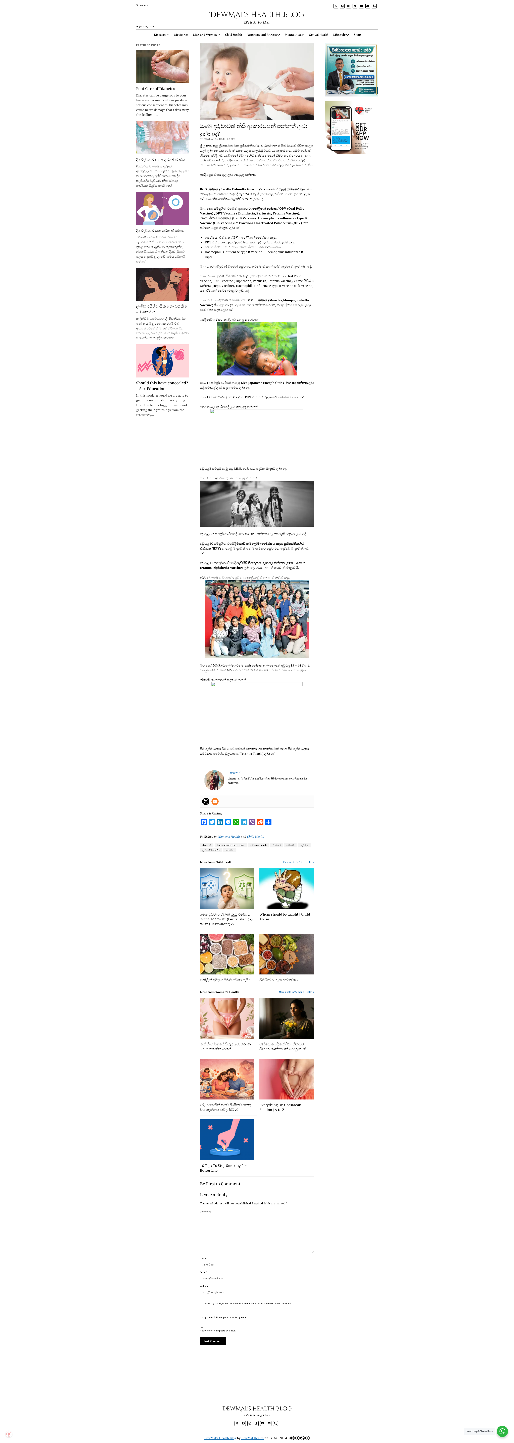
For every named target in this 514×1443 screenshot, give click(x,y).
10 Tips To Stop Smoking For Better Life (223, 1168)
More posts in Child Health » (298, 862)
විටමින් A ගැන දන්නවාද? (278, 979)
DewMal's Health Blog (257, 15)
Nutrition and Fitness (262, 35)
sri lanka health (258, 845)
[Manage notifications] (9, 1434)
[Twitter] (205, 801)
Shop (357, 35)
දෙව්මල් (304, 845)
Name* (203, 1258)
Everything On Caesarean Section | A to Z (280, 1107)
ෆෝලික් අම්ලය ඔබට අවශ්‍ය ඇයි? (225, 979)
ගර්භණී (290, 845)
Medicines (181, 35)
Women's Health (228, 836)
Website (204, 1286)
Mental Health (294, 35)
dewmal (206, 845)
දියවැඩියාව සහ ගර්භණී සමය (160, 230)
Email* (203, 1272)
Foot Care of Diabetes (155, 88)
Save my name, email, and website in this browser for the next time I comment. (248, 1303)
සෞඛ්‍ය (229, 850)
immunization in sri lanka (230, 845)
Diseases (160, 35)
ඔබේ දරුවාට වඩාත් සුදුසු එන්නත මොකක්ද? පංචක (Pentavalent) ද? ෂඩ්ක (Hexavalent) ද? (227, 919)
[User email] (215, 801)
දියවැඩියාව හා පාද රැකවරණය (160, 159)
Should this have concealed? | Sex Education (162, 385)
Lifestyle (339, 35)
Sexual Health (318, 35)
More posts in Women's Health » (296, 991)
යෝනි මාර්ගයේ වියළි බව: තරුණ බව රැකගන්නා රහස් (225, 1046)
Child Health (233, 35)
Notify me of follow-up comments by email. (224, 1317)
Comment (205, 1211)
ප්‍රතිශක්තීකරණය (211, 850)
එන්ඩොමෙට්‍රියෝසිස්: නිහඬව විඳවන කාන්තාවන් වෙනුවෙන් (282, 1046)
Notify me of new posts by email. (218, 1330)
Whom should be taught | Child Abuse (284, 916)
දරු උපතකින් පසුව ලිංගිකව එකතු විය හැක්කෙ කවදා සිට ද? (225, 1107)
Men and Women (205, 35)
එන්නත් (276, 845)
